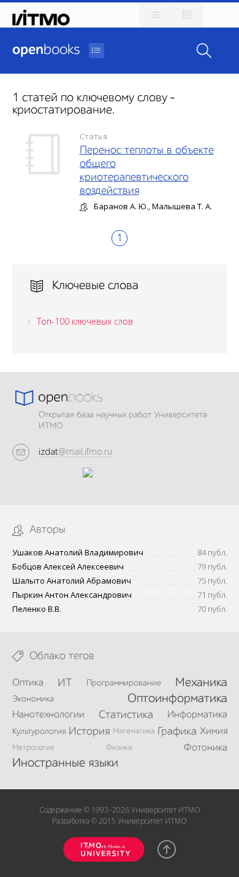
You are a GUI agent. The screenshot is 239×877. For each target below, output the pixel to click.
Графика (177, 731)
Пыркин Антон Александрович (72, 595)
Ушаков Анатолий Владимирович (77, 553)
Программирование (123, 683)
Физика (119, 748)
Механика (201, 683)
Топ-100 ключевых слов (85, 321)
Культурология (39, 731)
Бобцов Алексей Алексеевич (68, 567)
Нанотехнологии (48, 715)
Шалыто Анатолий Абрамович (71, 581)
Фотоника (205, 748)
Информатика (197, 715)
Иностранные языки (65, 763)
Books (46, 50)
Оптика (28, 683)
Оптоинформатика (177, 699)
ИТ (65, 683)
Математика (133, 731)
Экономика (33, 699)
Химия (213, 731)
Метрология (33, 748)
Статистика (126, 715)
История (89, 731)
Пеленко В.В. (36, 609)
